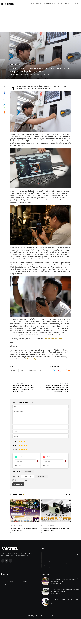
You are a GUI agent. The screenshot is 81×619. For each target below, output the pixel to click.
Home (27, 4)
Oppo (77, 554)
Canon (44, 554)
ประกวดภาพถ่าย (47, 562)
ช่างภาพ (68, 558)
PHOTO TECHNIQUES (49, 4)
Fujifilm (71, 554)
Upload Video (16, 476)
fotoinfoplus (63, 554)
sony (44, 558)
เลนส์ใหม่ (62, 562)
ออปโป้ (55, 562)
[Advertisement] (40, 20)
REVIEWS (38, 4)
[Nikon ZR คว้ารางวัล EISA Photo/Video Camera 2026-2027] (45, 602)
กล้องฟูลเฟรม (51, 558)
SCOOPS (60, 4)
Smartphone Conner (50, 525)
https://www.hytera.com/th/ (54, 339)
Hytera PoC (14, 370)
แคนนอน (69, 562)
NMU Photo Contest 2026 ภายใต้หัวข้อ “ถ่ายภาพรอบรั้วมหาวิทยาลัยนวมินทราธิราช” (23, 529)
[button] (66, 494)
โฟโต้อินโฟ (45, 566)
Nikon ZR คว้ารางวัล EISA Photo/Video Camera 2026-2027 (65, 601)
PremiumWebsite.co (50, 616)
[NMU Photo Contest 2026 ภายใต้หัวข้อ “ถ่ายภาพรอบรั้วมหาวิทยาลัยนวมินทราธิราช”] (45, 581)
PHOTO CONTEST (18, 525)
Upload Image (16, 471)
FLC (50, 554)
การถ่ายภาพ (60, 558)
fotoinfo (55, 554)
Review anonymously (21, 480)
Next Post (63, 383)
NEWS (32, 4)
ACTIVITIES (68, 4)
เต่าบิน (40, 370)
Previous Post (19, 383)
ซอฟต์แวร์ (22, 370)
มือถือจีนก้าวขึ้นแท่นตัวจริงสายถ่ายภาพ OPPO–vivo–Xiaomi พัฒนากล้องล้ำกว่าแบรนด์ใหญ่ (55, 529)
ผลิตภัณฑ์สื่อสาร (32, 370)
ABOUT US (76, 4)
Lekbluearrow (15, 74)
